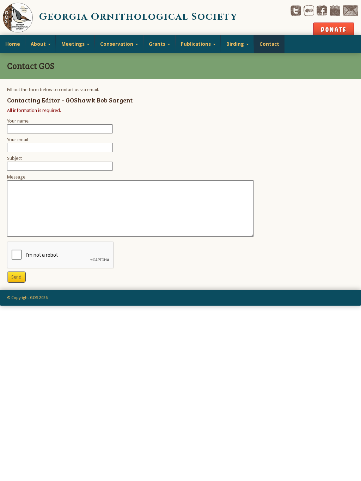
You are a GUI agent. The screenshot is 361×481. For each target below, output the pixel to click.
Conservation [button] (117, 44)
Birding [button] (235, 44)
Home (12, 44)
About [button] (39, 44)
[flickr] (309, 10)
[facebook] (322, 10)
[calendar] (335, 10)
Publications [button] (196, 44)
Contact (269, 44)
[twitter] (295, 10)
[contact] (351, 10)
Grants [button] (158, 44)
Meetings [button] (73, 44)
